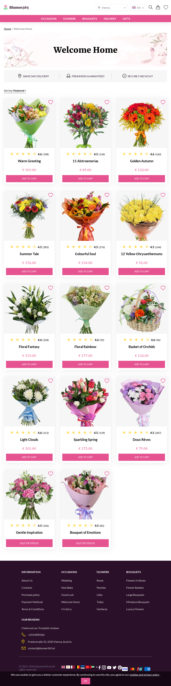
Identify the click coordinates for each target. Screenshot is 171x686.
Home (7, 28)
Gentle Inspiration (29, 532)
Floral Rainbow (85, 347)
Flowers (69, 18)
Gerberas (102, 609)
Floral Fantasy (29, 347)
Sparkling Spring (85, 440)
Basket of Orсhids (142, 347)
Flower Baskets (135, 587)
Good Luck (67, 594)
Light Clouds (29, 440)
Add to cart (29, 178)
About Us (27, 580)
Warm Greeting (29, 161)
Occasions (49, 18)
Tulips (100, 601)
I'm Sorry (66, 609)
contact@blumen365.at (41, 648)
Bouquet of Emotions (85, 532)
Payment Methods (32, 601)
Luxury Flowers (135, 609)
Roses (100, 580)
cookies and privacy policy (144, 674)
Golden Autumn (141, 161)
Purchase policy (31, 594)
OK (85, 681)
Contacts (27, 587)
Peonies (101, 587)
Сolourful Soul (85, 254)
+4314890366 (36, 634)
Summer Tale (29, 254)
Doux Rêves (142, 440)
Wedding (66, 580)
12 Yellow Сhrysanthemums (141, 254)
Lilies (100, 594)
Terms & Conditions (33, 609)
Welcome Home (70, 601)
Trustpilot (44, 628)
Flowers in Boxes (136, 580)
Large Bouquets (135, 594)
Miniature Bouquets (137, 601)
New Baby (67, 587)
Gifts (126, 18)
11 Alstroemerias (85, 161)
